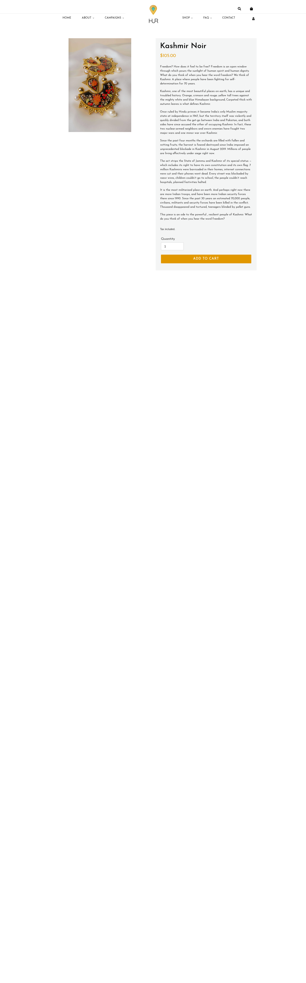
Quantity (168, 239)
